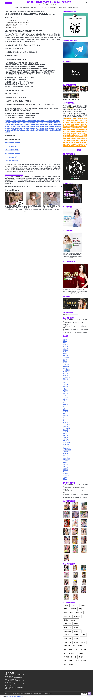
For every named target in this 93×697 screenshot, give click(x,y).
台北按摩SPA (74, 620)
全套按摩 (22, 177)
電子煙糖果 (66, 362)
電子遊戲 (65, 344)
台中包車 (65, 435)
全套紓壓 (66, 609)
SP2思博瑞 (66, 364)
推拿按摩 (65, 373)
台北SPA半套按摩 (34, 177)
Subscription (8, 2)
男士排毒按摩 (32, 181)
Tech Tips (9, 696)
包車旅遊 (65, 393)
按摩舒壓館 (33, 7)
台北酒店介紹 (66, 448)
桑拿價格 (52, 180)
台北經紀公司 (66, 475)
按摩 (34, 180)
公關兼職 (65, 415)
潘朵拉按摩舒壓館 (41, 7)
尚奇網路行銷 (66, 377)
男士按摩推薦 (21, 181)
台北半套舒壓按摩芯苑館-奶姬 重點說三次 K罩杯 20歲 (75, 332)
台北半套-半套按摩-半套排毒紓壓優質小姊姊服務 (47, 2)
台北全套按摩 (48, 177)
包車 (64, 383)
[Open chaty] (89, 693)
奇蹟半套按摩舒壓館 (24, 7)
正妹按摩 (65, 464)
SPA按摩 (11, 177)
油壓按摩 (71, 653)
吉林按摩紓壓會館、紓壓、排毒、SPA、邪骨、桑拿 (17, 24)
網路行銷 (65, 404)
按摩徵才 (17, 7)
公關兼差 (65, 413)
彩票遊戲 (65, 350)
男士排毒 (27, 181)
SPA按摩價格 (17, 177)
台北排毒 (16, 178)
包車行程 (65, 392)
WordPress (51, 693)
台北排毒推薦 (22, 178)
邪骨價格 (9, 183)
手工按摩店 (67, 646)
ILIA (64, 402)
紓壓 (46, 181)
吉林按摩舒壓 (25, 180)
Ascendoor (41, 693)
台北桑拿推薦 (33, 178)
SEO (64, 406)
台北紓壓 (45, 178)
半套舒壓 (81, 609)
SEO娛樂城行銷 (67, 442)
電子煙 (65, 341)
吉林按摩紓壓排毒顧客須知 (12, 25)
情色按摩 (31, 180)
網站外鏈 (65, 422)
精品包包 (65, 399)
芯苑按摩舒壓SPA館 (51, 7)
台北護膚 (56, 178)
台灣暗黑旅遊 (66, 375)
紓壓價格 (49, 181)
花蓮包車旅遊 (66, 424)
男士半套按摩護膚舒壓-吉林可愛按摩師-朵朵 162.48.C (18, 22)
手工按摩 (83, 642)
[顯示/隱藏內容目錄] (27, 21)
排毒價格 (45, 180)
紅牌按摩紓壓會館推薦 (11, 27)
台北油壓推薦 (40, 178)
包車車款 (65, 390)
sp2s (64, 401)
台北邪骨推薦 (18, 180)
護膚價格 (56, 181)
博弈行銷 (65, 439)
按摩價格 (38, 180)
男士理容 (38, 181)
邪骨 (65, 664)
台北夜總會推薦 (67, 450)
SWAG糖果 (66, 366)
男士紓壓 (42, 181)
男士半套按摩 (10, 181)
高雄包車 (65, 430)
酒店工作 (65, 455)
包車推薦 (65, 384)
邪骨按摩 (65, 452)
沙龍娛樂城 (66, 357)
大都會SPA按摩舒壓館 (73, 7)
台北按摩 (65, 461)
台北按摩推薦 (11, 178)
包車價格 (65, 386)
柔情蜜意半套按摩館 (62, 7)
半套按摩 (27, 177)
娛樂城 (65, 339)
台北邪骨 (13, 180)
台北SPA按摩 (41, 177)
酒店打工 (65, 471)
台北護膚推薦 (67, 638)
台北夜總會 (66, 444)
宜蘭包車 (65, 432)
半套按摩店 (16, 17)
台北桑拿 (28, 178)
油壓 (55, 180)
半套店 (65, 462)
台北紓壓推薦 (51, 178)
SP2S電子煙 (66, 370)
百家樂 (65, 343)
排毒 (41, 180)
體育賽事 (65, 348)
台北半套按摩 (54, 177)
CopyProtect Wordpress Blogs (17, 696)
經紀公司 (65, 379)
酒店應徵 (65, 412)
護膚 (53, 181)
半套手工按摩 (66, 459)
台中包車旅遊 (66, 428)
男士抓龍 (15, 181)
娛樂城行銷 (66, 441)
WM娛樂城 (65, 355)
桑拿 (48, 180)
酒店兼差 (65, 410)
